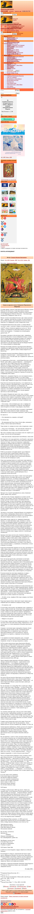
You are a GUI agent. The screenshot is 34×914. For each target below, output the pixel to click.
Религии (9, 68)
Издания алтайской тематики (14, 54)
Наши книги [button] (6, 41)
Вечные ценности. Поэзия (13, 31)
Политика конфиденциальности (8, 908)
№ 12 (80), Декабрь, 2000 (11, 260)
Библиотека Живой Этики (13, 23)
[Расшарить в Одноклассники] (21, 886)
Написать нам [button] (4, 902)
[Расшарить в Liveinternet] (17, 888)
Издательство (10, 81)
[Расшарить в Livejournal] (10, 888)
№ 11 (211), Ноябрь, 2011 (24, 260)
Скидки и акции (10, 65)
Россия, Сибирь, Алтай (12, 73)
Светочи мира (10, 48)
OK (2, 912)
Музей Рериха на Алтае (12, 80)
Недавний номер (11, 57)
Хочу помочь (10, 86)
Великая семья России (12, 43)
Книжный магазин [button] (8, 62)
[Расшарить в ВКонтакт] (6, 886)
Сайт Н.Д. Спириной (12, 77)
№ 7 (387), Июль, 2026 (6, 157)
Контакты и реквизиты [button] (6, 900)
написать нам (18, 11)
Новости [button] (6, 36)
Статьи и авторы (11, 58)
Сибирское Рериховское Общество (15, 56)
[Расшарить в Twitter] (28, 886)
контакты (11, 11)
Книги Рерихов (10, 67)
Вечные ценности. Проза (13, 30)
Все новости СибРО (12, 39)
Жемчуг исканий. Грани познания (15, 46)
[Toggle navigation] (2, 13)
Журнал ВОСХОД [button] (8, 36)
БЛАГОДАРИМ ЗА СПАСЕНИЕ (8, 180)
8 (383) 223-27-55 (7, 13)
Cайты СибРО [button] (7, 74)
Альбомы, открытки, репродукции (15, 52)
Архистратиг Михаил (12, 263)
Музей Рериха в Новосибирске (14, 78)
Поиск (14, 14)
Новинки (9, 64)
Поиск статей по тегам (12, 40)
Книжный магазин (11, 68)
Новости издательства (12, 38)
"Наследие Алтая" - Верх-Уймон (14, 65)
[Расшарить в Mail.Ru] (24, 888)
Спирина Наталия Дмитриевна (19, 257)
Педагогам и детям (11, 71)
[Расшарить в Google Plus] (13, 886)
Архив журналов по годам (13, 61)
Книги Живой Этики (11, 63)
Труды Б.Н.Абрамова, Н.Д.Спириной (15, 45)
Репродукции (10, 70)
